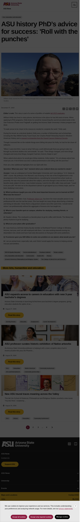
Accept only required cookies (41, 517)
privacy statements (66, 509)
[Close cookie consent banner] (75, 506)
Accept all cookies (19, 517)
